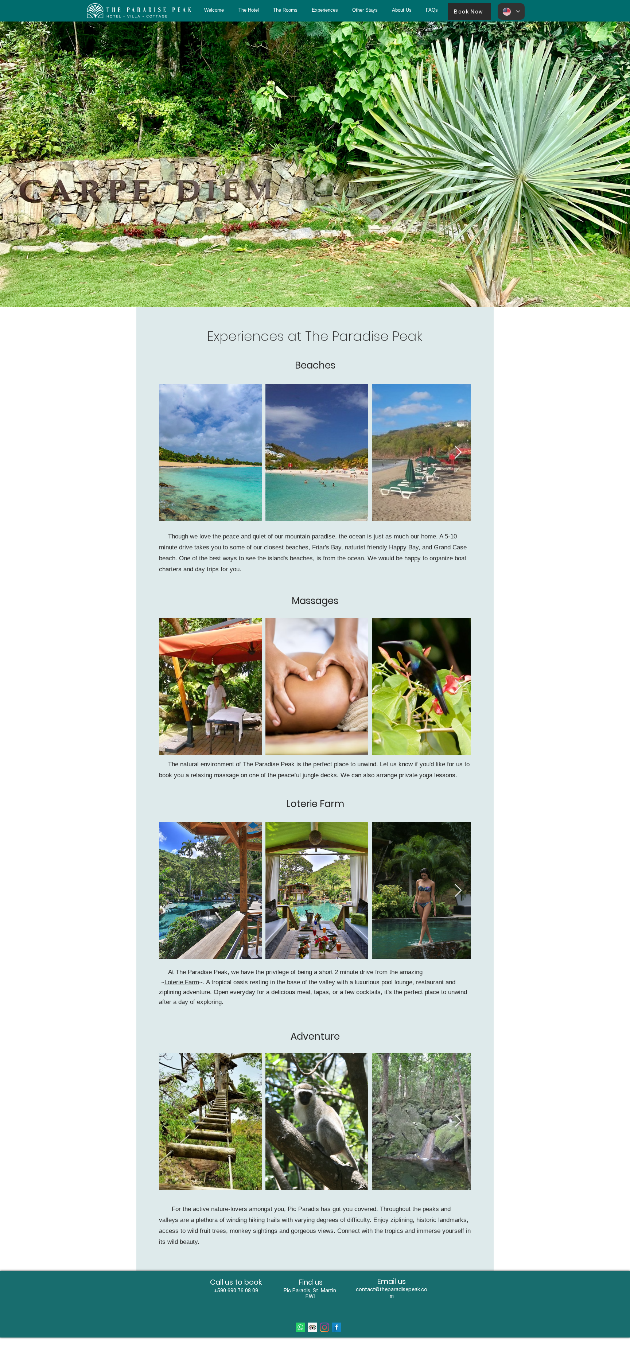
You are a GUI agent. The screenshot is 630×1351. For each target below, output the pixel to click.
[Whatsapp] (300, 1327)
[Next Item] (617, 164)
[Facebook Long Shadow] (336, 1327)
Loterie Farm (181, 982)
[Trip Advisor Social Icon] (312, 1327)
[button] (365, 10)
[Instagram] (324, 1327)
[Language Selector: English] (511, 11)
